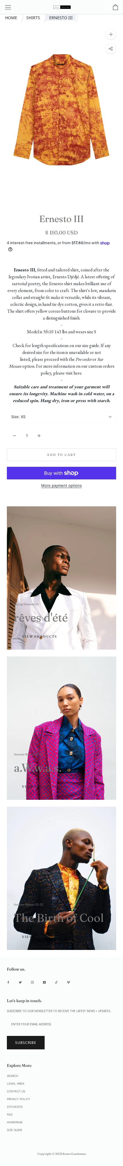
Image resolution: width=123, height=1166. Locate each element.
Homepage (15, 1122)
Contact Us (16, 1091)
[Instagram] (32, 982)
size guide (90, 345)
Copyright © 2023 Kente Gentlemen (61, 1154)
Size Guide (14, 1130)
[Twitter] (20, 982)
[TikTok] (56, 982)
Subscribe (25, 1042)
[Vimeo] (68, 982)
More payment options (61, 485)
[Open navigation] (8, 7)
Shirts (33, 17)
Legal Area (15, 1083)
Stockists (15, 1106)
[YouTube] (44, 982)
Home (11, 17)
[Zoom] (111, 34)
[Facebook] (8, 982)
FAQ (10, 1114)
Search (12, 1075)
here (78, 373)
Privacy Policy (18, 1099)
